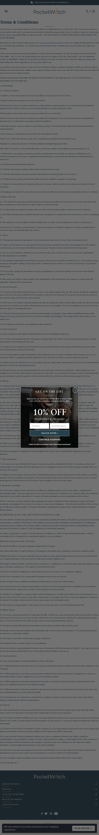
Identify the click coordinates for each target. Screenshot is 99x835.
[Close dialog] (75, 390)
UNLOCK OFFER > (49, 433)
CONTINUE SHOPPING (50, 440)
